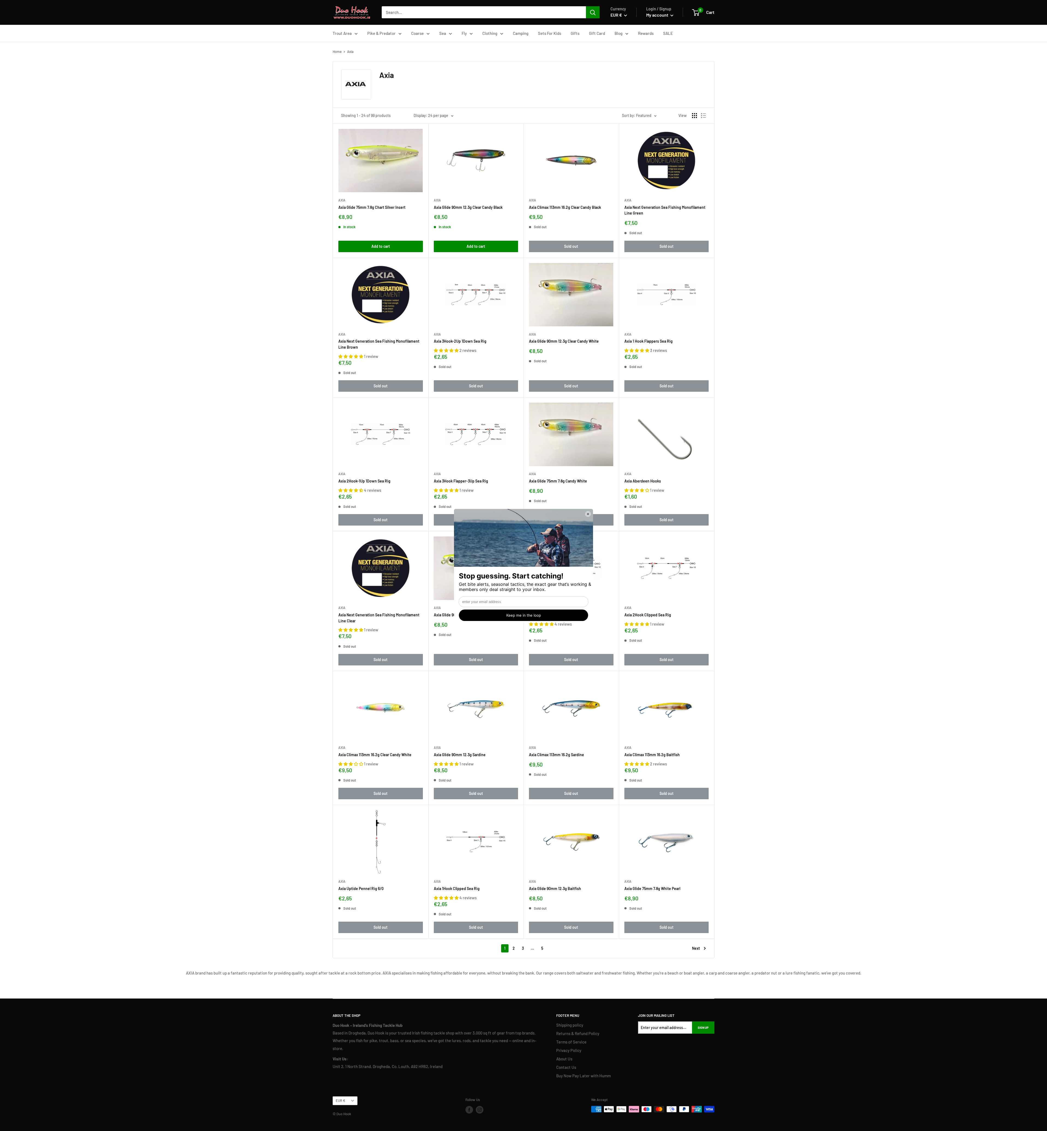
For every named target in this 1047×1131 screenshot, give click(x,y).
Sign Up (703, 1027)
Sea (442, 33)
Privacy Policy (568, 1050)
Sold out (571, 246)
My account (657, 14)
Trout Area (342, 33)
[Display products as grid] (694, 115)
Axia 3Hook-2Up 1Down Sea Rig (460, 341)
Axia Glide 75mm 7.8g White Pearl (652, 888)
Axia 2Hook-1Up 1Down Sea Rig (364, 481)
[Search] (593, 12)
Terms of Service (571, 1041)
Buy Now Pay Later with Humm (583, 1075)
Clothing (489, 33)
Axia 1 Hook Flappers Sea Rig (648, 341)
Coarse (417, 33)
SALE (668, 33)
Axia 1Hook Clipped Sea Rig (457, 888)
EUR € (340, 1100)
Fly (464, 33)
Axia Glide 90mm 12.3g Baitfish (555, 888)
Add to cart (380, 246)
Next (696, 948)
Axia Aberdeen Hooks (642, 481)
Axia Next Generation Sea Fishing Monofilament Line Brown (378, 344)
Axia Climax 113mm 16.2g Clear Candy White (374, 754)
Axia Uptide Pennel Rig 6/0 (361, 888)
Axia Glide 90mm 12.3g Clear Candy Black (468, 207)
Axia (341, 200)
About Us (564, 1058)
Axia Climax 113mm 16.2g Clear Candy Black (565, 207)
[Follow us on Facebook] (469, 1110)
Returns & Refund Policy (577, 1033)
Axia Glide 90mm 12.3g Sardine (460, 754)
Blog (618, 33)
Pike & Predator (381, 33)
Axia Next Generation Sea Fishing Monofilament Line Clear (378, 618)
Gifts (575, 33)
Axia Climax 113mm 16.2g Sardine (556, 754)
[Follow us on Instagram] (479, 1110)
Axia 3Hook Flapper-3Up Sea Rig (461, 481)
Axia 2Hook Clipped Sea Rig (647, 615)
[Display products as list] (703, 115)
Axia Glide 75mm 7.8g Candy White (558, 481)
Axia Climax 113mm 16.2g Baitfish (652, 754)
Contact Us (566, 1067)
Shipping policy (569, 1025)
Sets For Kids (549, 33)
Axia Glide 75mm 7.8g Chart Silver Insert (371, 207)
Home (337, 51)
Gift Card (597, 33)
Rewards (646, 33)
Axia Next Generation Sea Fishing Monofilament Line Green (664, 210)
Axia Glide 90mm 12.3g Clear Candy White (564, 341)
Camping (520, 33)
